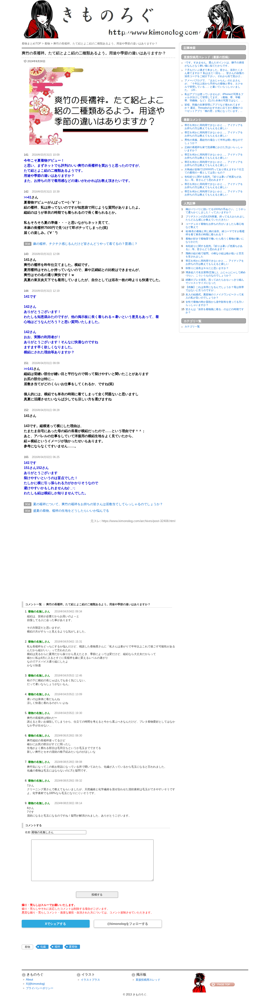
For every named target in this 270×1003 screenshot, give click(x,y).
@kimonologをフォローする (127, 923)
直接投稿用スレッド (148, 979)
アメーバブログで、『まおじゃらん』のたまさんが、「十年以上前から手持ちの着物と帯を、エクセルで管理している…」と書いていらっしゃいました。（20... (214, 85)
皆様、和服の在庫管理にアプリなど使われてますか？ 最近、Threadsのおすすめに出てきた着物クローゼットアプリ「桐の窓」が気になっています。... (214, 107)
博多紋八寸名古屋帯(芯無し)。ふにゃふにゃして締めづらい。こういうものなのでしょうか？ (216, 274)
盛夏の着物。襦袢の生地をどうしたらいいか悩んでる (71, 510)
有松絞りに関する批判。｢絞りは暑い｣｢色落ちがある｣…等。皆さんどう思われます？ (213, 178)
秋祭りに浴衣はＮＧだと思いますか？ (207, 268)
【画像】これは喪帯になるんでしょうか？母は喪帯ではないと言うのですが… (215, 289)
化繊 (43, 946)
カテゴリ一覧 (192, 326)
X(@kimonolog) (35, 983)
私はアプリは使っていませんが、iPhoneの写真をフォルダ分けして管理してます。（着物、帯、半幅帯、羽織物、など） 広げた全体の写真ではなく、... (214, 97)
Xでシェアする (55, 923)
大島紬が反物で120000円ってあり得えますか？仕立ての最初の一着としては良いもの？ (214, 171)
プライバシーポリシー (39, 988)
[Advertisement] (98, 558)
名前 (27, 832)
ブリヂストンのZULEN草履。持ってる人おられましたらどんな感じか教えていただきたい (215, 218)
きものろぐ (139, 994)
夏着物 (73, 946)
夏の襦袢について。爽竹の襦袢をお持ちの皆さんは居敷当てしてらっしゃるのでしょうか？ (98, 504)
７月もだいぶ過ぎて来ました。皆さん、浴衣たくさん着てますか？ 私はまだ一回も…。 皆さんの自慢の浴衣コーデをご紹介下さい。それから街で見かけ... (214, 73)
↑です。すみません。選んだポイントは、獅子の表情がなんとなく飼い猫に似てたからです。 (214, 64)
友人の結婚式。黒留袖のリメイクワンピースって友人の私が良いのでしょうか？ (215, 296)
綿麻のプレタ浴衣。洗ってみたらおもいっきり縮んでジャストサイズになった (215, 281)
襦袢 (57, 946)
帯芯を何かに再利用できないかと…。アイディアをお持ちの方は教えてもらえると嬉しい (214, 127)
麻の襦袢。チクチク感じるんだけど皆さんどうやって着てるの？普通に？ (85, 243)
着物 (27, 946)
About (29, 979)
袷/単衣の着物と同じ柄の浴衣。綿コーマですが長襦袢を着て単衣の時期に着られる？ (215, 233)
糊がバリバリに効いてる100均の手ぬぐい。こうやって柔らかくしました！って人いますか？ (216, 211)
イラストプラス (90, 979)
